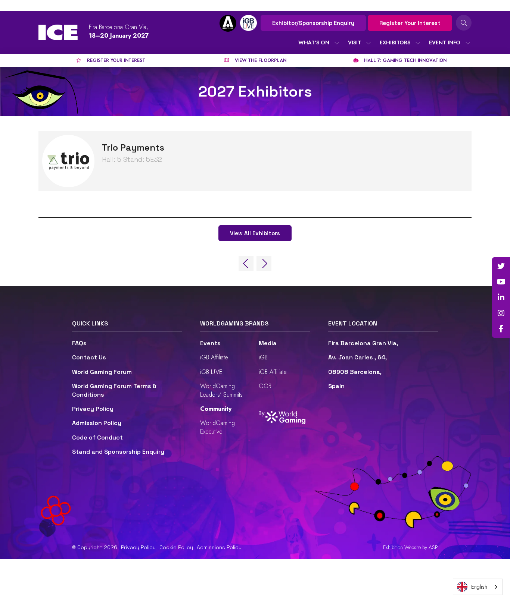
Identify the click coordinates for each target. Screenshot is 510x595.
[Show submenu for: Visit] (368, 43)
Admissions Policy (219, 547)
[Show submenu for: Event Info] (468, 43)
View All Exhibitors (255, 233)
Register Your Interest (410, 22)
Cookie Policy (176, 547)
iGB (263, 357)
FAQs (79, 343)
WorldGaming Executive (217, 427)
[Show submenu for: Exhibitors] (418, 43)
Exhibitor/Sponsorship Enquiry (313, 22)
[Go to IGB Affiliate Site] (228, 23)
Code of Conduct (97, 437)
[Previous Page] (246, 263)
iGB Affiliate (214, 357)
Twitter (501, 266)
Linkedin (501, 297)
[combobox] (478, 587)
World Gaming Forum (102, 372)
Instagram (501, 313)
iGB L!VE (211, 372)
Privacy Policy (92, 409)
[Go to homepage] (58, 32)
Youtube (501, 282)
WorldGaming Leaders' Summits (221, 390)
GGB (265, 386)
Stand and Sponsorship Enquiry (118, 452)
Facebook (501, 329)
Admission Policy (96, 423)
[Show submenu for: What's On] (336, 43)
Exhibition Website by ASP (410, 547)
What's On (313, 42)
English (479, 587)
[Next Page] (263, 263)
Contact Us (89, 357)
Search (464, 23)
